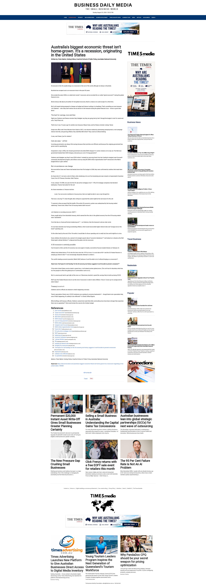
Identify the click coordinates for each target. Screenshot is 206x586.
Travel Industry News (115, 17)
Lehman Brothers (63, 240)
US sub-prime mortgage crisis (82, 183)
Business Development (102, 17)
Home (65, 17)
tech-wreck (76, 95)
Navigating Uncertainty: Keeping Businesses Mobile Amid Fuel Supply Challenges (140, 208)
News (133, 17)
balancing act (75, 222)
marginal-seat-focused (115, 157)
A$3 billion (85, 131)
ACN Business (146, 17)
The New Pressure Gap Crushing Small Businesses (65, 464)
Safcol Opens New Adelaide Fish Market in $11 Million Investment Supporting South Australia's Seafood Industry (141, 346)
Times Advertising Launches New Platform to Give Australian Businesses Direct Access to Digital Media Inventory (67, 563)
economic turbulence (96, 238)
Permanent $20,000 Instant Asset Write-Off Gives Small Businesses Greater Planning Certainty (66, 422)
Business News (72, 17)
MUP (73, 212)
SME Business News (89, 17)
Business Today (126, 17)
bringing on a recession (110, 259)
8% (102, 252)
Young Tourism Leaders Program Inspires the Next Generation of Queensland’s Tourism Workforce (101, 563)
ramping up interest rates (58, 254)
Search (153, 17)
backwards (97, 294)
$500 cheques (90, 151)
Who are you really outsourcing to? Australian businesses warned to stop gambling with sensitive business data (140, 171)
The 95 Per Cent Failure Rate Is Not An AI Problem (135, 464)
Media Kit (129, 488)
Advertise (119, 488)
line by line (96, 118)
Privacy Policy (112, 488)
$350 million (77, 157)
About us (72, 488)
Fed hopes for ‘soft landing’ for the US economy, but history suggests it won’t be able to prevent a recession (88, 264)
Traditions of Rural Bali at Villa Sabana (137, 251)
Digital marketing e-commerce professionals (86, 488)
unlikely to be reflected (73, 296)
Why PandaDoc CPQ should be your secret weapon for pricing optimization (134, 560)
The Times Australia (137, 488)
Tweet (85, 378)
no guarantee (60, 303)
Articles (139, 17)
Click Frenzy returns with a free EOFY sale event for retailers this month (101, 465)
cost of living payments (89, 153)
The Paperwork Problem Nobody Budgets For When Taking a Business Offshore (141, 135)
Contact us (66, 488)
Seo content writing (102, 488)
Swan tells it (56, 176)
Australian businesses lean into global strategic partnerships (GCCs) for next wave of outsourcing (136, 421)
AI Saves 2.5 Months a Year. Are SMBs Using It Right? (141, 152)
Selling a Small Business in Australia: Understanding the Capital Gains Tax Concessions (102, 421)
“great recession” (108, 95)
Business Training (55, 579)
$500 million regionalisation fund (97, 159)
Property (80, 17)
